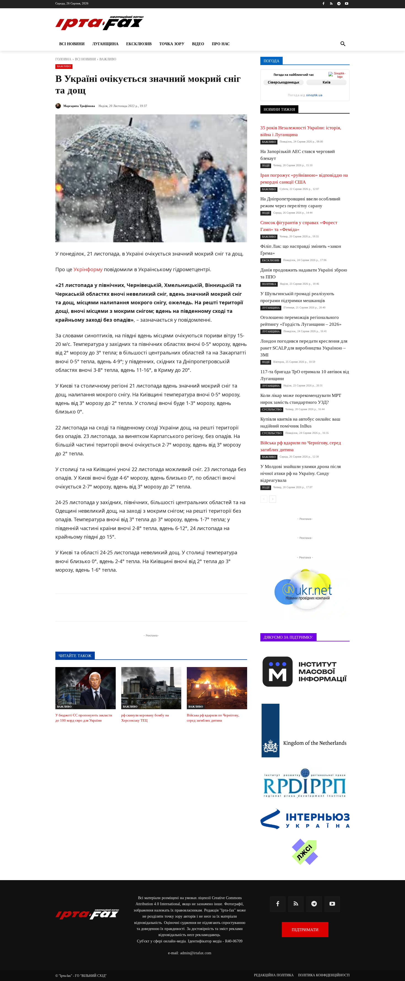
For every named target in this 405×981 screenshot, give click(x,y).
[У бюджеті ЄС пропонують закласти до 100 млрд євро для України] (85, 688)
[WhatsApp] (150, 607)
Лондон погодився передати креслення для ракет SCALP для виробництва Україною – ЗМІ (303, 348)
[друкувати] (176, 607)
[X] (125, 607)
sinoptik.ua (314, 95)
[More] (189, 607)
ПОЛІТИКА (269, 284)
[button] (343, 44)
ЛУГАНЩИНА (271, 307)
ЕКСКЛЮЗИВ (270, 260)
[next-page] (272, 499)
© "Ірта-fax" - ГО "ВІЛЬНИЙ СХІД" (81, 976)
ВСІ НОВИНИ (85, 59)
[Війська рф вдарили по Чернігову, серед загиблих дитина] (217, 688)
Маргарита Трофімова (79, 105)
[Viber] (138, 607)
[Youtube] (346, 4)
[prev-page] (263, 499)
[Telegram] (339, 4)
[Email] (163, 607)
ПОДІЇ (265, 165)
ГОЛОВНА (63, 59)
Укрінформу (88, 269)
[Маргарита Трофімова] (59, 106)
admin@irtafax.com (195, 953)
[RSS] (331, 4)
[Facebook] (323, 4)
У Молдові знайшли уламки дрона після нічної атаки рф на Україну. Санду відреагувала (300, 473)
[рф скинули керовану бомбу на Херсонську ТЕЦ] (151, 688)
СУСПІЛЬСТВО (272, 409)
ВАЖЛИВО (107, 59)
